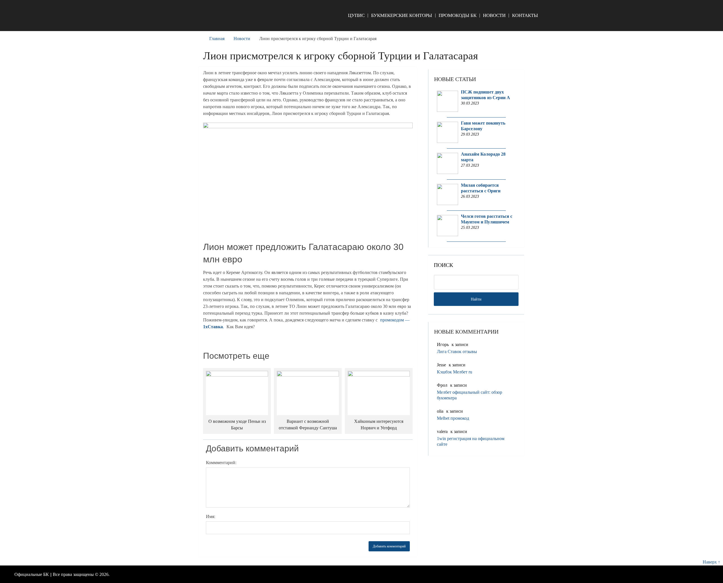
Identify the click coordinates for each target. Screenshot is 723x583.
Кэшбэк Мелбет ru (454, 371)
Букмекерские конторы (401, 15)
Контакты (525, 15)
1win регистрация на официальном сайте (470, 441)
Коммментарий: (221, 462)
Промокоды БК (457, 15)
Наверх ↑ (711, 562)
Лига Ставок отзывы (457, 351)
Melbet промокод (453, 418)
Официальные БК (31, 574)
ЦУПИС (356, 15)
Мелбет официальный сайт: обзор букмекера (469, 395)
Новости (494, 15)
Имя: (210, 516)
